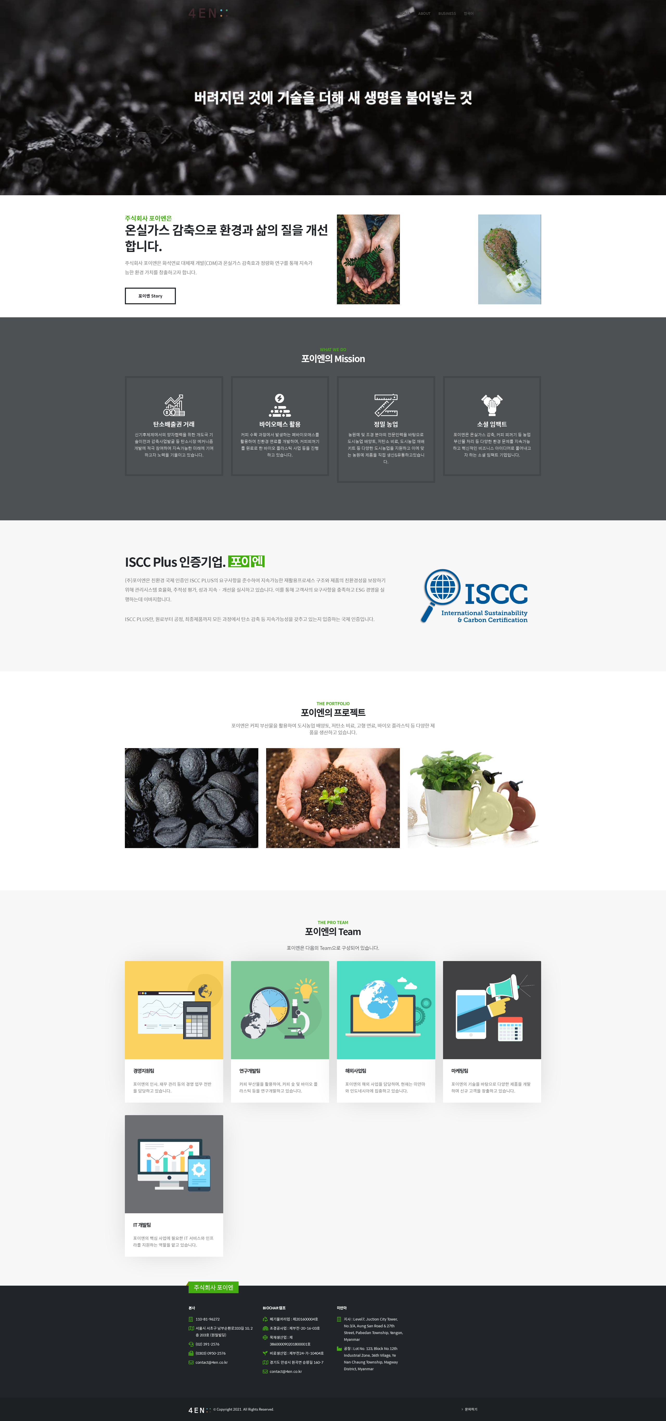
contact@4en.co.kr (212, 1362)
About (424, 13)
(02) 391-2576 (207, 1344)
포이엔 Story (150, 296)
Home (405, 13)
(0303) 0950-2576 (211, 1353)
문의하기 (470, 1409)
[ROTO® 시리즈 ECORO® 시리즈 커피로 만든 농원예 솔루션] (333, 798)
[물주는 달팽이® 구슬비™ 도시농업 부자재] (474, 798)
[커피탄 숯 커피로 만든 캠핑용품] (191, 798)
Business (447, 13)
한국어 (469, 13)
